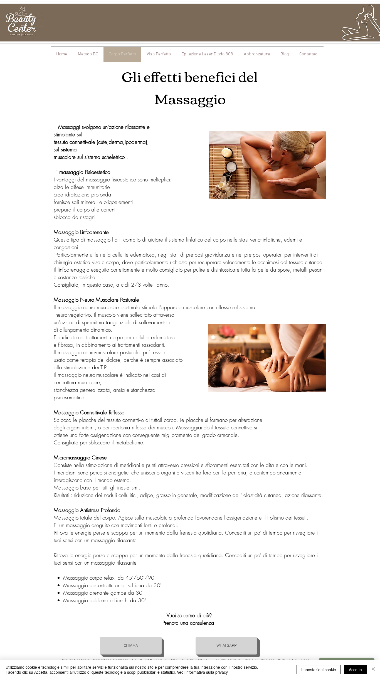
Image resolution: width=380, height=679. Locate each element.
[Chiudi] (373, 670)
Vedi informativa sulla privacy (202, 672)
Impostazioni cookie (318, 669)
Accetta (355, 669)
